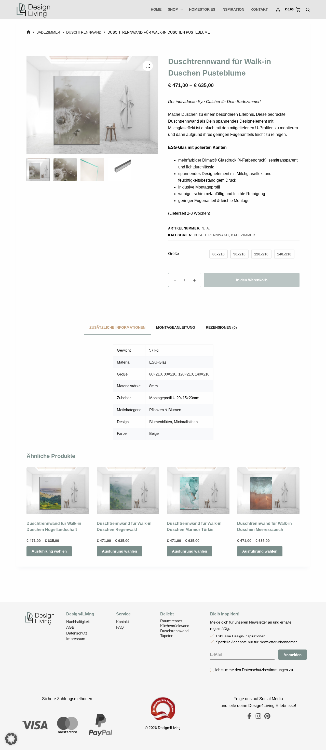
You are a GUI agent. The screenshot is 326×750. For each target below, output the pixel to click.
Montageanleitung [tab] (175, 327)
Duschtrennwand (211, 235)
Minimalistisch (186, 422)
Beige (154, 433)
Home (156, 9)
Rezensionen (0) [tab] (221, 327)
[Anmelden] (278, 9)
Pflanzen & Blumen (165, 410)
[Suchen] (308, 9)
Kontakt (259, 9)
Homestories (202, 9)
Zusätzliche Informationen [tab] (117, 327)
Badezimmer (243, 235)
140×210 (202, 374)
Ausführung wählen (49, 551)
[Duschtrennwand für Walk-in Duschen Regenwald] (128, 490)
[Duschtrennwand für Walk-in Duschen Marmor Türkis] (198, 490)
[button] (11, 739)
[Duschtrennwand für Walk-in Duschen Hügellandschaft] (57, 490)
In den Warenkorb (251, 280)
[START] (28, 32)
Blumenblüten (160, 422)
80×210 (155, 374)
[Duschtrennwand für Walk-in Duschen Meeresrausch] (268, 490)
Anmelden (292, 655)
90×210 (170, 374)
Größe (173, 253)
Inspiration (233, 9)
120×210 (185, 374)
